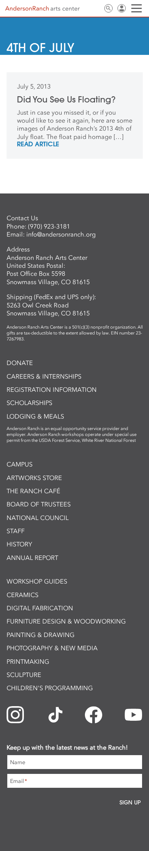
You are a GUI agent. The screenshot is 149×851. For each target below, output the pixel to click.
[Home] (42, 9)
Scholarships (29, 403)
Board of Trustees (39, 504)
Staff (16, 531)
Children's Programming (50, 688)
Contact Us (95, 8)
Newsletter (82, 8)
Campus (20, 464)
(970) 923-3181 (49, 226)
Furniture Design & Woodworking (66, 621)
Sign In (121, 8)
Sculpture (24, 675)
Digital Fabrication (40, 608)
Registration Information (52, 390)
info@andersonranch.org (61, 234)
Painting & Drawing (40, 635)
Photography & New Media (52, 648)
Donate (20, 363)
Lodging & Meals (35, 416)
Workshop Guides (37, 581)
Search (108, 8)
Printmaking (28, 662)
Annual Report (32, 558)
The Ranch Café (33, 491)
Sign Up (130, 802)
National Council (38, 518)
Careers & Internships (44, 376)
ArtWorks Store (34, 478)
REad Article (38, 144)
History (19, 544)
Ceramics (22, 595)
